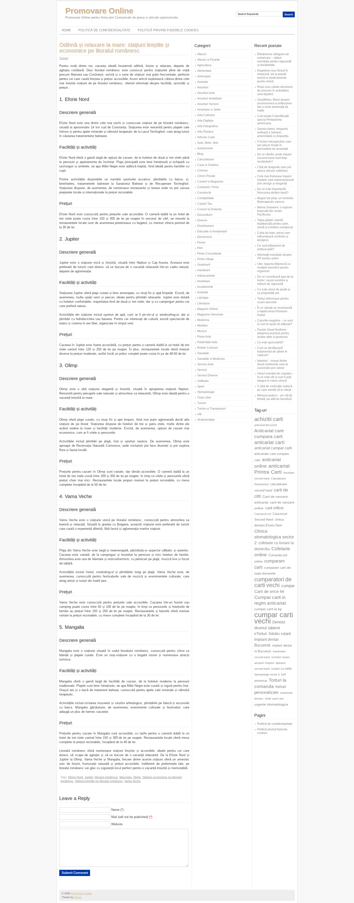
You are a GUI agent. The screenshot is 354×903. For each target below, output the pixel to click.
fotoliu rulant (280, 633)
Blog (200, 154)
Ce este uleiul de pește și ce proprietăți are (273, 291)
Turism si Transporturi (211, 408)
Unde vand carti (274, 698)
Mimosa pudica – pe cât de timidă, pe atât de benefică (274, 397)
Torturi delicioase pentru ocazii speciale (273, 300)
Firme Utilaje (205, 259)
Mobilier (202, 325)
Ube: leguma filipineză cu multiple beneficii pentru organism (273, 267)
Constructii (204, 192)
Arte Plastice (205, 131)
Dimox (78, 897)
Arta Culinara (206, 115)
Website (117, 824)
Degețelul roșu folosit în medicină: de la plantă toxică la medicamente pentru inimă (272, 76)
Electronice (204, 237)
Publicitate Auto (207, 342)
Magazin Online (207, 309)
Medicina (203, 320)
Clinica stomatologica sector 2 (274, 537)
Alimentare (204, 70)
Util (199, 414)
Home (66, 30)
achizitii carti (268, 419)
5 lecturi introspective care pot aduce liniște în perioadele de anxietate (274, 145)
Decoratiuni (204, 214)
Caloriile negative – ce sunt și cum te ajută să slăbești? (275, 322)
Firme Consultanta (209, 253)
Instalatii (202, 292)
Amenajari (204, 76)
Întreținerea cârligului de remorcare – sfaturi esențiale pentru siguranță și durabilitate (274, 59)
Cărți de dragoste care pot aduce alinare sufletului (274, 168)
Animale (202, 82)
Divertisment (205, 226)
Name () (117, 809)
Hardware (203, 270)
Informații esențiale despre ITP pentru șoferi (274, 256)
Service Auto (205, 364)
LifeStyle (203, 298)
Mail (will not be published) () (131, 817)
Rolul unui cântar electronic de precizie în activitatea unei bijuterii (275, 90)
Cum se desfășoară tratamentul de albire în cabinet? (272, 351)
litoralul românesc (106, 777)
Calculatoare (205, 159)
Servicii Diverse (207, 375)
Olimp (137, 777)
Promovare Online (99, 10)
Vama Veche (132, 781)
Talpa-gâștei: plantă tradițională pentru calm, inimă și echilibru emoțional (275, 223)
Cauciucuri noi (262, 513)
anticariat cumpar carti (273, 448)
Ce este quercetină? (270, 342)
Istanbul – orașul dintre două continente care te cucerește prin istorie (272, 364)
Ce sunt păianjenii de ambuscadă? (271, 247)
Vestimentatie (206, 419)
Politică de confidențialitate (104, 30)
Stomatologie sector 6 (267, 674)
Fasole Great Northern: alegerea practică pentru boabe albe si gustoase (273, 333)
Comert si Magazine (210, 181)
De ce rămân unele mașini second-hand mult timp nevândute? (274, 158)
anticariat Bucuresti (265, 425)
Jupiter (89, 777)
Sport (200, 386)
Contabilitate (205, 198)
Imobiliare (203, 281)
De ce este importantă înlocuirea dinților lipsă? (272, 190)
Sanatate (203, 353)
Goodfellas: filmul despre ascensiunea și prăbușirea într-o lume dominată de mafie (274, 105)
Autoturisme (205, 148)
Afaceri (201, 54)
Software (203, 381)
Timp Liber (204, 397)
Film (200, 248)
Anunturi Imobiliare (209, 98)
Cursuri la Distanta (209, 209)
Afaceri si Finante (208, 59)
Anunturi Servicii (208, 104)
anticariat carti (269, 442)
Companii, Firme (208, 187)
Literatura (203, 303)
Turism (63, 58)
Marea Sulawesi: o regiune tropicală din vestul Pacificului (274, 211)
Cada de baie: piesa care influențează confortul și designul (273, 236)
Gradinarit (203, 264)
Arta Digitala (205, 120)
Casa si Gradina (207, 165)
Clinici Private (206, 176)
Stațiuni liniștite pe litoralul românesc (99, 781)
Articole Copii (206, 137)
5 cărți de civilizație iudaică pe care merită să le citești (274, 388)
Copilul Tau (204, 203)
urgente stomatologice (271, 704)
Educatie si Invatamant (212, 231)
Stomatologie (206, 392)
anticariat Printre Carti (272, 469)
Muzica (202, 331)
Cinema (202, 170)
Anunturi (202, 87)
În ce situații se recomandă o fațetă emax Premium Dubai (274, 311)
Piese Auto (204, 336)
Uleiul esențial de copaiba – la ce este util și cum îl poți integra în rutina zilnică (275, 377)
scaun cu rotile (281, 668)
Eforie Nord (75, 777)
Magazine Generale (210, 314)
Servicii (202, 370)
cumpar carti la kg (268, 609)
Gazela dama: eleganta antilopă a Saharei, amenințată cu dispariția (272, 132)
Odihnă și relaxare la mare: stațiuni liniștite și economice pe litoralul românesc (114, 48)
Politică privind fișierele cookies (168, 30)
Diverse (202, 220)
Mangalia (125, 777)
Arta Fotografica (207, 126)
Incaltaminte (205, 286)
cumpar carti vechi (273, 618)
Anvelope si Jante (209, 109)
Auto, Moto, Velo (207, 142)
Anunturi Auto (206, 93)
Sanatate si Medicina (211, 358)
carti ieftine (274, 508)
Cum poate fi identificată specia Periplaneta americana (273, 119)
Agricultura (204, 65)
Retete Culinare (207, 347)
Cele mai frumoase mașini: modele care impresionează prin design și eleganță (275, 180)
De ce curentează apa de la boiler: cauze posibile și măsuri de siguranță (275, 280)
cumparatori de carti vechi (273, 582)
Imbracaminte (206, 275)
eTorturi (260, 634)
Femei (201, 242)
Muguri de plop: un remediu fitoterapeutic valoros (275, 199)
